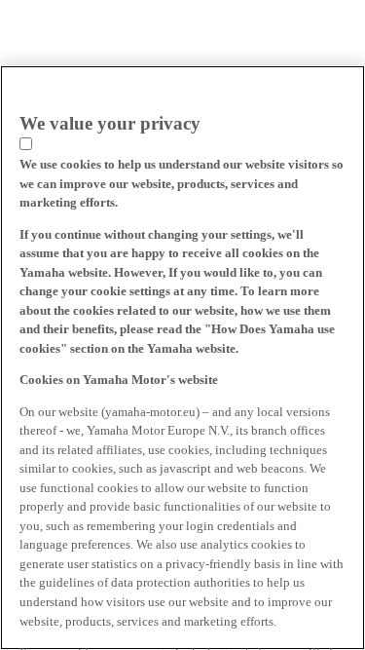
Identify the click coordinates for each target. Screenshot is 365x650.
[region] (182, 357)
